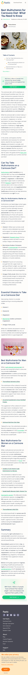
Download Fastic (18, 2)
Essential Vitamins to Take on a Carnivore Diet (14, 67)
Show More (6, 71)
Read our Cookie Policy (7, 664)
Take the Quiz (13, 87)
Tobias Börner (6, 19)
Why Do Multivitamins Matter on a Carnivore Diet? (16, 63)
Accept (6, 669)
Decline (6, 673)
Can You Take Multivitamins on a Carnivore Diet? (14, 59)
